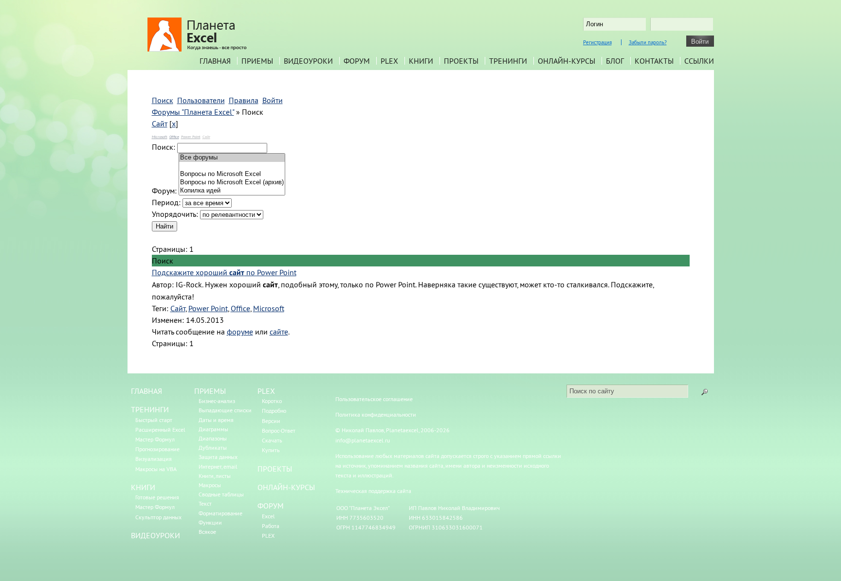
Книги (421, 61)
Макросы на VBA (156, 469)
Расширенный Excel (160, 429)
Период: (166, 202)
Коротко (272, 401)
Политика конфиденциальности (375, 414)
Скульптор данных (158, 517)
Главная (215, 61)
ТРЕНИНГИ (150, 409)
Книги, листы (215, 475)
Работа (270, 525)
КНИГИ (143, 487)
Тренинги (508, 61)
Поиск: (163, 147)
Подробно (274, 410)
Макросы (210, 485)
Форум (357, 61)
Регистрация (597, 42)
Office (174, 136)
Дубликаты (213, 447)
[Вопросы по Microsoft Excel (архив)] (232, 182)
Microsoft (159, 136)
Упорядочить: (175, 214)
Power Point (191, 136)
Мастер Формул (155, 439)
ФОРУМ (270, 506)
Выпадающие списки (225, 410)
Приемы (257, 61)
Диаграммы (213, 429)
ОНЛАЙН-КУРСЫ (286, 487)
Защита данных (218, 456)
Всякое (207, 531)
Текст (205, 503)
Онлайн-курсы (566, 61)
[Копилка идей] (232, 191)
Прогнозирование (157, 449)
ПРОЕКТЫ (274, 469)
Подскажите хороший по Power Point (224, 272)
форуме (240, 331)
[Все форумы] (232, 158)
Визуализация (153, 458)
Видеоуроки (308, 61)
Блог (615, 61)
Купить (271, 450)
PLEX (389, 61)
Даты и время (216, 419)
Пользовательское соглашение (374, 399)
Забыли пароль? (648, 42)
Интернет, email (218, 466)
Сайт (159, 123)
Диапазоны (213, 438)
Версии (271, 420)
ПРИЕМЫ (210, 391)
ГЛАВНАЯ (146, 391)
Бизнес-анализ (217, 401)
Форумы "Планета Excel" (193, 112)
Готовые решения (157, 497)
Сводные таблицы (221, 494)
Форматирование (220, 513)
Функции (210, 522)
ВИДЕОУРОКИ (155, 535)
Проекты (461, 61)
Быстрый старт (153, 419)
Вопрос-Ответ (278, 430)
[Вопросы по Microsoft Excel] (232, 174)
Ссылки (699, 61)
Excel (268, 516)
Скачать (272, 440)
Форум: (164, 190)
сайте (279, 331)
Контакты (654, 61)
